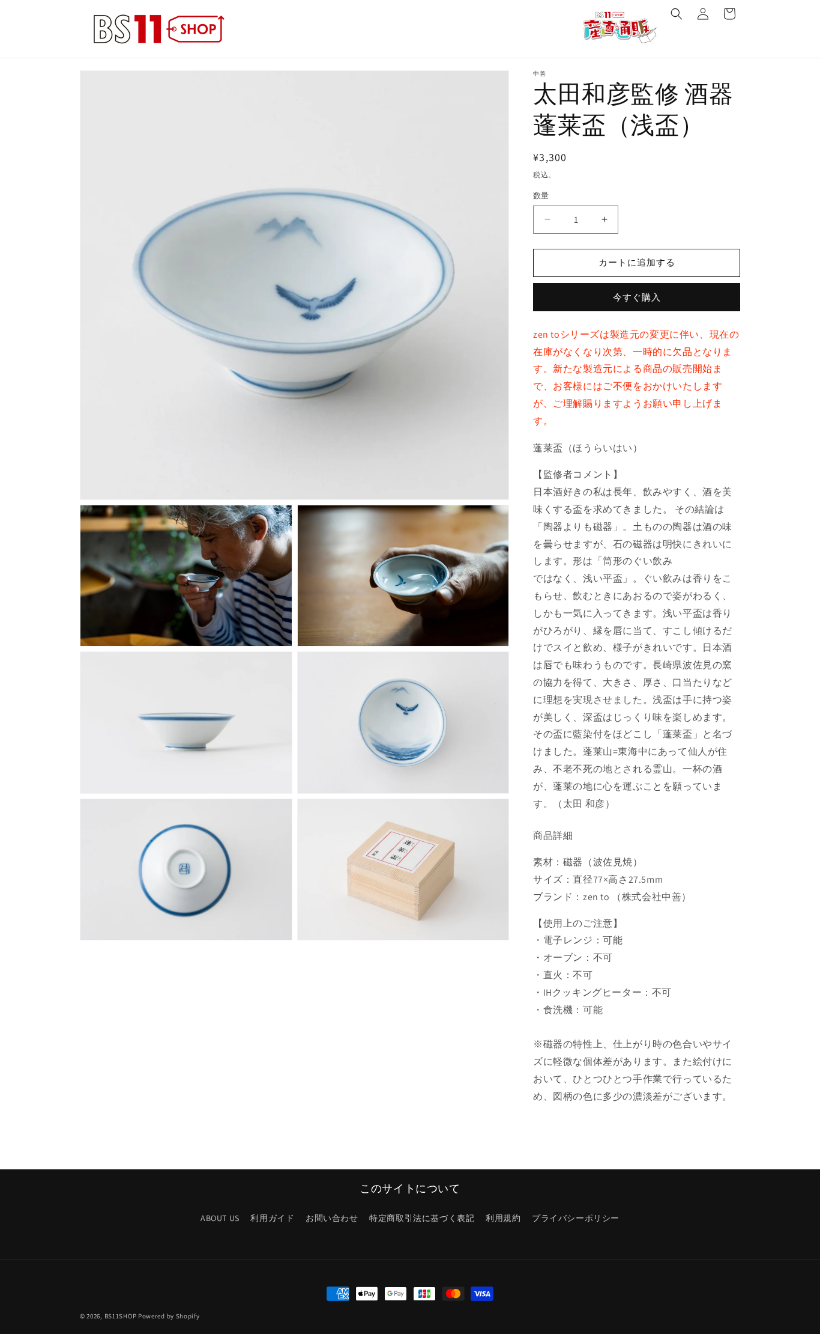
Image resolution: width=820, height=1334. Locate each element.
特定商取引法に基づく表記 (421, 1218)
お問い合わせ (332, 1218)
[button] (676, 14)
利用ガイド (272, 1218)
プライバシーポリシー (576, 1218)
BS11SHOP (120, 1316)
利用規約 (503, 1218)
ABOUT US (220, 1218)
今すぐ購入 (637, 297)
